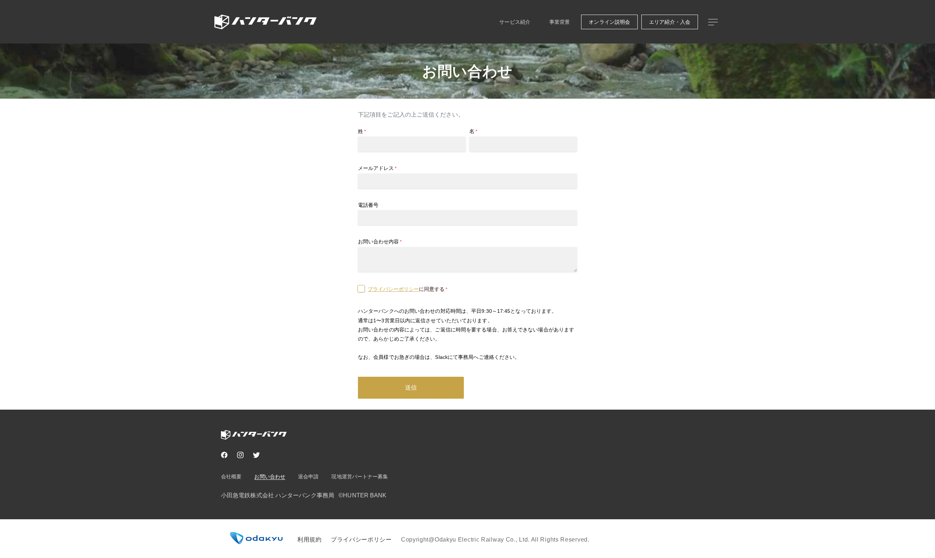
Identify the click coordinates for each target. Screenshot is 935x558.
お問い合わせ (269, 476)
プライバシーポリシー (393, 289)
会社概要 (231, 476)
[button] (713, 22)
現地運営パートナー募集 (359, 476)
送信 (411, 387)
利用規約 (309, 539)
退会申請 (308, 476)
